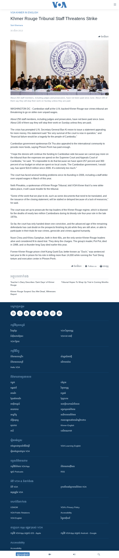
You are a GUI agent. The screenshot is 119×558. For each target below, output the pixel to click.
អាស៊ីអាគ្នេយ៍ (15, 404)
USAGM (14, 507)
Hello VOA (15, 367)
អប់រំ (12, 431)
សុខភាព (13, 425)
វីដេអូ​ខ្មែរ (13, 330)
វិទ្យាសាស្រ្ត (65, 388)
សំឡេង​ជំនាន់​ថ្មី (66, 356)
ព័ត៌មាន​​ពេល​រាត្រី (16, 362)
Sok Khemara (16, 25)
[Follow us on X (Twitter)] (19, 313)
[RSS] (46, 313)
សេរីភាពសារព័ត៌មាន (68, 414)
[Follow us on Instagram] (33, 313)
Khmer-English (67, 425)
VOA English (16, 518)
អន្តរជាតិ (13, 388)
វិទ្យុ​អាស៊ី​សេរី (65, 518)
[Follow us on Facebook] (13, 313)
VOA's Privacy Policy (70, 507)
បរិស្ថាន (63, 382)
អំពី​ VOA (14, 487)
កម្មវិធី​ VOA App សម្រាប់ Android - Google (79, 533)
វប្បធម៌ (63, 393)
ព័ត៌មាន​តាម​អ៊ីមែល (68, 466)
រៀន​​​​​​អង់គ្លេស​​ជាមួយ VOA (20, 451)
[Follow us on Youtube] (26, 313)
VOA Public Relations (20, 513)
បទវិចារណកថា (66, 431)
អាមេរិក (13, 393)
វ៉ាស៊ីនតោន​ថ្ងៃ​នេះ (16, 336)
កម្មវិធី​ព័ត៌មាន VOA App (20, 466)
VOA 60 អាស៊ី (66, 336)
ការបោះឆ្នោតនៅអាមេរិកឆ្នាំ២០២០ (73, 420)
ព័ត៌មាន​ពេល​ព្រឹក (16, 356)
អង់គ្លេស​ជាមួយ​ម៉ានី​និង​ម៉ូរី (20, 446)
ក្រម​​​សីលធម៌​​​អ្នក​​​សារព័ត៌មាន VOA (73, 487)
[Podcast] (52, 313)
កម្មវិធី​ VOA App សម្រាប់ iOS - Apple (25, 533)
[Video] (49, 554)
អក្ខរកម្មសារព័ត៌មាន (68, 409)
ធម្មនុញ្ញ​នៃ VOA (16, 492)
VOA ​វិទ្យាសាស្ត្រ (67, 330)
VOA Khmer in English (24, 12)
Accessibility (66, 513)
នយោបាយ (14, 409)
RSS (63, 472)
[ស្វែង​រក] (98, 554)
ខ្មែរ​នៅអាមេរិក (15, 398)
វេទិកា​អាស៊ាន (66, 362)
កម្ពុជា (12, 382)
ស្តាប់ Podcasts (16, 472)
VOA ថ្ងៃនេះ (15, 341)
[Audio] (74, 554)
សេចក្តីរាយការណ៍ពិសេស (70, 404)
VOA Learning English (71, 446)
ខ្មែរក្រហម (64, 398)
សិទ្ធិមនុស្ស (14, 420)
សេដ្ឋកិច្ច (13, 414)
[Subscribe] (59, 313)
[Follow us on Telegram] (39, 313)
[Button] (103, 36)
